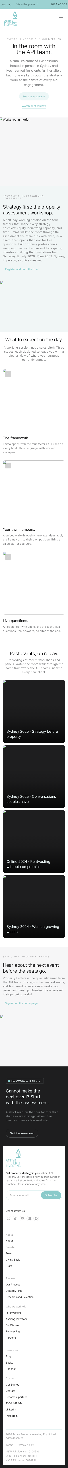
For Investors (13, 1312)
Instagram (12, 1415)
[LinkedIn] (29, 1218)
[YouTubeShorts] (22, 1218)
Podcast (11, 1368)
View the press (23, 4)
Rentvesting (13, 1331)
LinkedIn (11, 1409)
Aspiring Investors (16, 1318)
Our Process (13, 1284)
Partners (11, 1337)
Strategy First (14, 1290)
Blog (8, 1356)
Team (9, 1253)
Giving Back (13, 1259)
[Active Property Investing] (10, 19)
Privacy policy (25, 1444)
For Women (12, 1325)
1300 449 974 (14, 1403)
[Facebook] (36, 1218)
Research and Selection (19, 1296)
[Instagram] (8, 1218)
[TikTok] (15, 1218)
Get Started (12, 1384)
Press (9, 1265)
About (9, 1240)
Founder (10, 1247)
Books (9, 1362)
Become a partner (16, 1397)
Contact (10, 1390)
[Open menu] (61, 19)
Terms (9, 1444)
